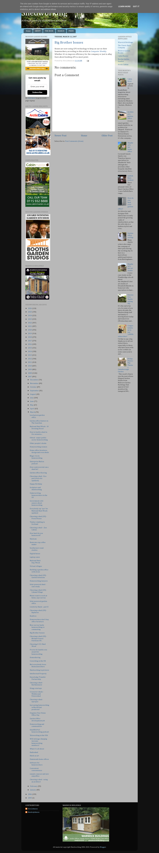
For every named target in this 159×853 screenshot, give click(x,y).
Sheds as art (34, 756)
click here (31, 98)
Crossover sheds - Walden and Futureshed (37, 694)
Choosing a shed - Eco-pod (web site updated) (38, 478)
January (33, 790)
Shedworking (44, 13)
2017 (30, 341)
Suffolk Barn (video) (130, 178)
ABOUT (38, 31)
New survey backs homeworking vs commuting (37, 627)
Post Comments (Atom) (74, 141)
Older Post (107, 135)
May (32, 405)
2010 (30, 366)
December (34, 380)
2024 (30, 315)
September (34, 391)
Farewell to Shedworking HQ (130, 299)
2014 (30, 351)
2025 (30, 312)
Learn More (124, 6)
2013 (30, 355)
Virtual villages (36, 566)
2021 (30, 326)
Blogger (103, 847)
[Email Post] (87, 61)
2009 (30, 369)
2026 (30, 308)
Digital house (35, 553)
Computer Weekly (98, 51)
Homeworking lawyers (39, 581)
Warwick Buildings (125, 42)
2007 (30, 376)
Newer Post (60, 135)
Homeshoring (35, 657)
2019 (30, 333)
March (32, 412)
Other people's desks (38, 443)
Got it (136, 6)
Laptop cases (35, 557)
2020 (30, 330)
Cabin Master (123, 56)
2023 (30, 319)
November (34, 383)
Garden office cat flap (130, 235)
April (32, 409)
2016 (30, 344)
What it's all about (37, 749)
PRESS (71, 31)
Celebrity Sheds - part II (39, 607)
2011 (30, 362)
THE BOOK (49, 31)
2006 (30, 794)
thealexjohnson (33, 812)
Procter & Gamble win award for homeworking (38, 652)
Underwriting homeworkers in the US (38, 495)
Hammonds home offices (39, 759)
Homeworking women (38, 447)
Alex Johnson (33, 809)
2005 (30, 798)
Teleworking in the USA (39, 735)
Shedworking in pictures (39, 670)
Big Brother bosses (69, 42)
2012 (30, 359)
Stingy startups (36, 688)
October (33, 387)
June (32, 401)
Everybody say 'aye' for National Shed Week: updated (39, 511)
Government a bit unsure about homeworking (36, 503)
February (34, 786)
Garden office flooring (38, 473)
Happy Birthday (36, 484)
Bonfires (33, 616)
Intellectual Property (38, 673)
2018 (30, 337)
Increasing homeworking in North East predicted (39, 707)
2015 (30, 348)
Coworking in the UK (38, 661)
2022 (30, 323)
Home (28, 31)
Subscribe (37, 92)
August (33, 394)
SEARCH (61, 31)
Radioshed (34, 752)
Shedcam (33, 539)
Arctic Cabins (123, 64)
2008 (30, 373)
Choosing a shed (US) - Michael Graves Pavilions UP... (38, 638)
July (32, 398)
